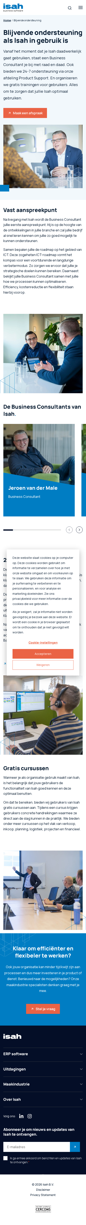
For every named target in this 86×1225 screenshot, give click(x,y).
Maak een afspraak (28, 113)
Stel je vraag (45, 1009)
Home (7, 20)
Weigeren (43, 665)
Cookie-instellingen (43, 642)
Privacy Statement (43, 1195)
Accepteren (43, 654)
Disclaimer (43, 1190)
